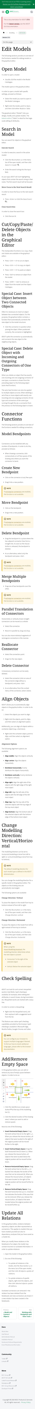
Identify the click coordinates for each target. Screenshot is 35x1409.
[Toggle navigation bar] (3, 12)
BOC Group (5, 1375)
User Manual (5, 1334)
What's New (5, 1331)
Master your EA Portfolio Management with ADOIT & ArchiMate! (16, 5)
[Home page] (4, 33)
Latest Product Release (8, 1380)
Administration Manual (8, 1337)
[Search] (31, 12)
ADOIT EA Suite (6, 1378)
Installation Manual (7, 1339)
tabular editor (6, 118)
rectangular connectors (13, 492)
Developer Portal (6, 1388)
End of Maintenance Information (11, 1345)
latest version (14, 24)
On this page (8, 42)
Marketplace (5, 1383)
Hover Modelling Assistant (13, 949)
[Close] (33, 4)
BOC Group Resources (8, 1386)
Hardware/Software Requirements (12, 1342)
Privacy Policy (26, 1402)
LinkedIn (4, 1361)
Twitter (4, 1359)
